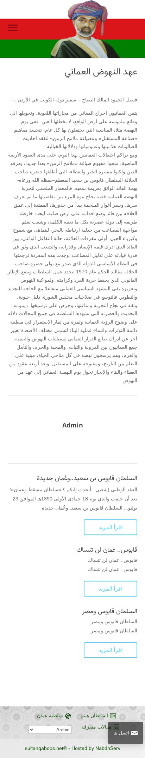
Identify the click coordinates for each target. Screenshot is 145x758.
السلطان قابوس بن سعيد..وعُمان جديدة (87, 478)
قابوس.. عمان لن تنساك (106, 550)
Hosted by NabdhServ (95, 748)
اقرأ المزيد (110, 527)
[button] (136, 711)
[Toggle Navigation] (13, 29)
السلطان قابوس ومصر (109, 611)
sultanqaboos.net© (46, 748)
